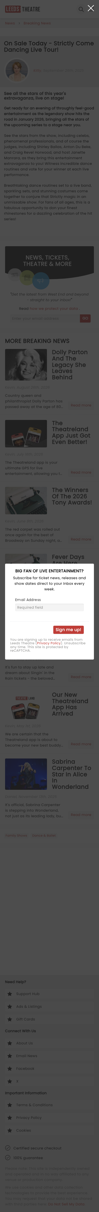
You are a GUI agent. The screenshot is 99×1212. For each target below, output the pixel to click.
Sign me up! (68, 630)
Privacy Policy (49, 643)
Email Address (28, 599)
